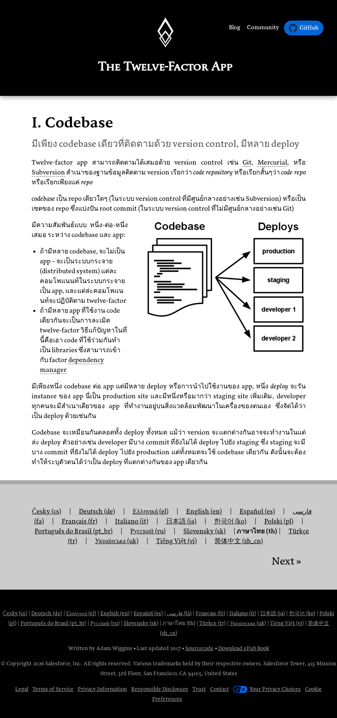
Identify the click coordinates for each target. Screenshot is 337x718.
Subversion (48, 172)
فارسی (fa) (179, 613)
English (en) (204, 511)
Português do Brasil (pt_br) (53, 623)
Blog (234, 27)
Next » (286, 561)
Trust (199, 689)
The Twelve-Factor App (165, 66)
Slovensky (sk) (204, 531)
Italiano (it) (242, 613)
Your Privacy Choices (275, 689)
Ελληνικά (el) (81, 613)
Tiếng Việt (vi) (176, 541)
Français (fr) (210, 613)
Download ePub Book (243, 648)
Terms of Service (53, 689)
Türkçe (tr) (212, 623)
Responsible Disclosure (159, 689)
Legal (21, 689)
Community (263, 27)
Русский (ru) (148, 531)
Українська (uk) (116, 541)
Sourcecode (199, 648)
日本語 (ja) (272, 613)
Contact (219, 689)
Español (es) (257, 511)
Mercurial (272, 162)
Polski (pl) (278, 521)
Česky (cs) (15, 613)
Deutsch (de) (46, 613)
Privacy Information (102, 689)
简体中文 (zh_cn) (239, 541)
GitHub (309, 28)
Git (246, 162)
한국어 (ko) (302, 613)
